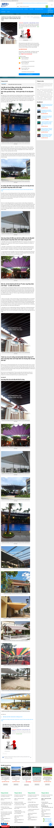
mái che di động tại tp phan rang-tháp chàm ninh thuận (45, 93)
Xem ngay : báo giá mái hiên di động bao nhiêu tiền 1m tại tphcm (12, 9)
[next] (16, 33)
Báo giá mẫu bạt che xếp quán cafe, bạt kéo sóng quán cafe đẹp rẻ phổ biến (26, 779)
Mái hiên (47, 84)
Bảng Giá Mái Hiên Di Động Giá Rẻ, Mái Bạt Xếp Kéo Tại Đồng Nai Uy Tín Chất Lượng (47, 779)
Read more (5, 784)
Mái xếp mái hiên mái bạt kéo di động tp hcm (12, 716)
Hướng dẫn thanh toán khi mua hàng (14, 84)
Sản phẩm (31, 9)
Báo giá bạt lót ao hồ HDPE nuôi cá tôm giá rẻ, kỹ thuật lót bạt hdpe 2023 (16, 779)
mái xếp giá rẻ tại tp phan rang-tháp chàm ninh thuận (44, 98)
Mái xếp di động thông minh (27, 3)
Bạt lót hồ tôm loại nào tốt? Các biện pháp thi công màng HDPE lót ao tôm (5, 779)
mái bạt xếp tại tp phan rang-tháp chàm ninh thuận (44, 92)
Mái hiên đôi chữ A (45, 85)
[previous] (2, 33)
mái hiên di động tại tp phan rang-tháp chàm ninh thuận (44, 95)
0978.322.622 (50, 10)
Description (4, 84)
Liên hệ (8, 11)
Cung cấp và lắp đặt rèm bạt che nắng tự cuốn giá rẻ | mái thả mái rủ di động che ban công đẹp (37, 779)
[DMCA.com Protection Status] (37, 827)
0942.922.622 (50, 12)
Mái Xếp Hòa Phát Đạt (24, 827)
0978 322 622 (4, 826)
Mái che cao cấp (35, 3)
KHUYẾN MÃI (3, 11)
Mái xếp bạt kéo (40, 3)
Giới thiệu (26, 9)
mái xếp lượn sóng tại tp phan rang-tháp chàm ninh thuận (44, 99)
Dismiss (41, 827)
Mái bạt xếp (44, 84)
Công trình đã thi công (39, 9)
